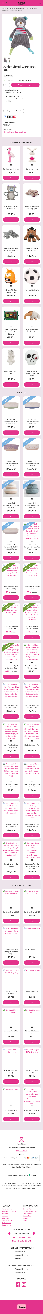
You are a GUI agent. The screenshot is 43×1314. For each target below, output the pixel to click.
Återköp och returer (9, 1211)
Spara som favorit (14, 111)
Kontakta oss (6, 1225)
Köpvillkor (5, 1218)
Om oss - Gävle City (30, 1211)
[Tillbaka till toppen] (36, 1309)
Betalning (5, 1213)
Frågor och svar (7, 1209)
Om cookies (27, 1216)
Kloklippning (6, 1223)
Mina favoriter (7, 1220)
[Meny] (3, 2)
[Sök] (7, 3)
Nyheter (26, 1220)
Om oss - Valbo (28, 1209)
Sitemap (25, 1218)
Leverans (5, 1216)
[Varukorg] (40, 2)
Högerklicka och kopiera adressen (15, 132)
